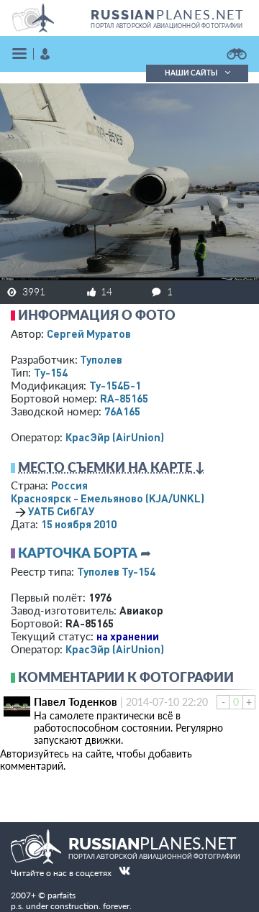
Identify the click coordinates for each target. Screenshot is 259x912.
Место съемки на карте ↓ (111, 467)
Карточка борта (77, 553)
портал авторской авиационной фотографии (166, 25)
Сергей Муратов (89, 333)
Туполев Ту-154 (116, 571)
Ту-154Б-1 (115, 385)
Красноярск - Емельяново (107, 498)
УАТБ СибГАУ (61, 511)
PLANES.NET (168, 14)
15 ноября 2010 (79, 523)
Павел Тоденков (75, 701)
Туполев (101, 359)
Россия (69, 485)
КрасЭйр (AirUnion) (114, 436)
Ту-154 (51, 372)
